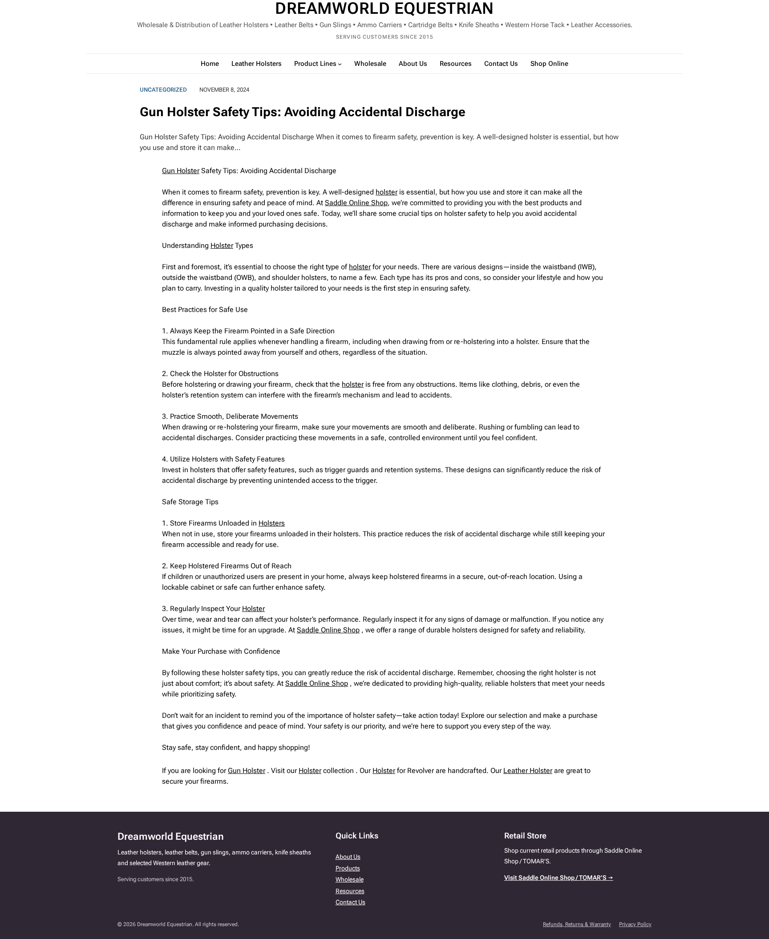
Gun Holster (180, 170)
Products (348, 868)
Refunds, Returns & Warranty (577, 924)
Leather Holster (527, 770)
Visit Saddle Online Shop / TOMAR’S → (558, 877)
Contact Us (350, 902)
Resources (350, 890)
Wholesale (350, 879)
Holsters (272, 523)
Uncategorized (163, 89)
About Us (348, 856)
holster (386, 192)
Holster (221, 245)
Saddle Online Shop (356, 202)
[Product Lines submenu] (340, 64)
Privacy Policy (635, 924)
